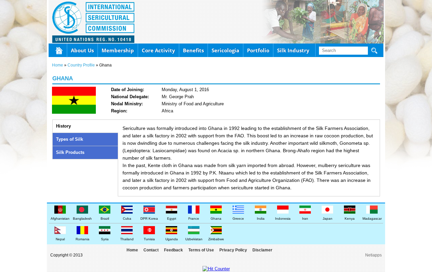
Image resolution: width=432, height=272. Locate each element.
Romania (82, 239)
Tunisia (149, 239)
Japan (327, 218)
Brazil (105, 218)
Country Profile (81, 65)
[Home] (68, 22)
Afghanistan (60, 218)
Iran (305, 218)
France (193, 218)
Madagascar (372, 218)
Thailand (127, 239)
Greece (238, 218)
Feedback (173, 250)
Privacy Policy (233, 250)
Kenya (350, 218)
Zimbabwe (216, 239)
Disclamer (262, 250)
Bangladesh (82, 218)
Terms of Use (201, 250)
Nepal (60, 239)
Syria (105, 239)
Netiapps (373, 255)
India (261, 218)
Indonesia (283, 218)
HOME (59, 50)
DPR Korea (149, 218)
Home (57, 65)
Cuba (127, 218)
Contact (151, 250)
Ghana (216, 218)
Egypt (171, 218)
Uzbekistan (193, 239)
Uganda (171, 239)
